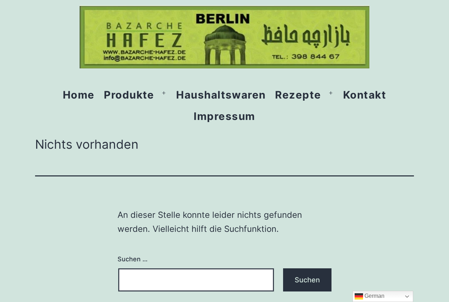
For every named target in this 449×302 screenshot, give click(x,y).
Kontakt (364, 94)
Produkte (129, 94)
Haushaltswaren (221, 94)
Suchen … (133, 259)
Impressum (224, 116)
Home (79, 94)
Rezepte (298, 94)
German (373, 296)
